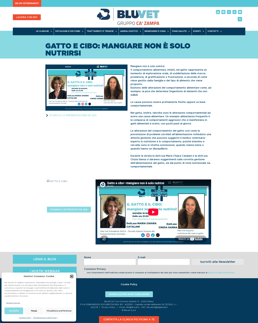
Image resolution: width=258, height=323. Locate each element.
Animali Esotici (129, 31)
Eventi (197, 31)
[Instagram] (229, 12)
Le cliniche (42, 31)
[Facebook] (223, 12)
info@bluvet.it (132, 307)
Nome (87, 257)
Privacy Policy (108, 307)
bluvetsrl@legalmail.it (157, 307)
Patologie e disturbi (67, 31)
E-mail (141, 257)
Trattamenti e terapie (100, 31)
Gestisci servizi (13, 303)
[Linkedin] (218, 12)
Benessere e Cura (155, 31)
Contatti (213, 31)
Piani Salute (179, 31)
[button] (71, 276)
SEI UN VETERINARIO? (27, 3)
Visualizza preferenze (59, 311)
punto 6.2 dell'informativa (221, 273)
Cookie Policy (25, 318)
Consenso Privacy (95, 269)
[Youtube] (240, 12)
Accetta (14, 311)
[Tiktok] (234, 12)
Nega (34, 311)
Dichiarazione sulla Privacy (45, 318)
